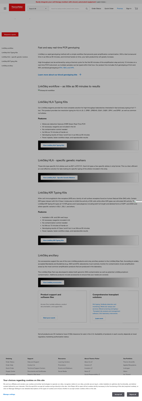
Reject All (133, 394)
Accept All (118, 394)
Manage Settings (9, 394)
